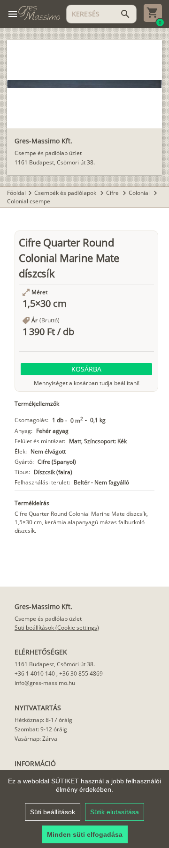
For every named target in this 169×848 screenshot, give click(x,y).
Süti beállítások (52, 812)
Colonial (140, 193)
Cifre (113, 193)
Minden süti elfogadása (85, 834)
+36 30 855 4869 (81, 673)
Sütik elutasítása (114, 812)
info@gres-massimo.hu (45, 683)
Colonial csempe (28, 201)
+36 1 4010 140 (35, 673)
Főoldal (16, 193)
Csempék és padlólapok (66, 193)
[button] (86, 369)
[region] (84, 809)
